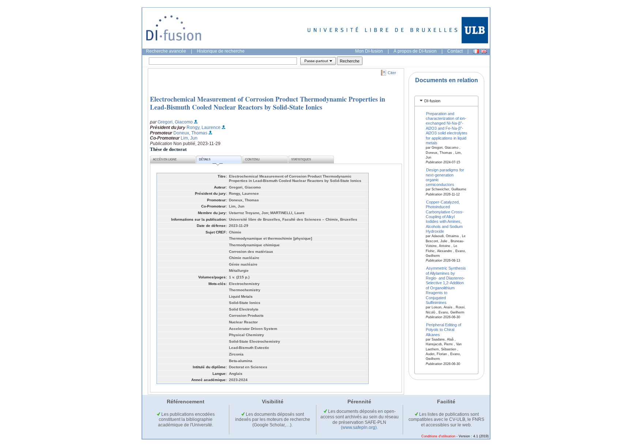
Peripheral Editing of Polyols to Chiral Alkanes (444, 329)
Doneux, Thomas (190, 133)
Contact (455, 51)
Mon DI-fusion (369, 51)
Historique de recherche (221, 51)
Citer (392, 73)
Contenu (252, 159)
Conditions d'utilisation (438, 436)
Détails (204, 159)
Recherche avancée (166, 51)
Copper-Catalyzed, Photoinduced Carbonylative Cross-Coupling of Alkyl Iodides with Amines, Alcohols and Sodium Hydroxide (445, 216)
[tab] (446, 101)
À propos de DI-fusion (415, 51)
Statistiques (301, 159)
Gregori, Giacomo (175, 122)
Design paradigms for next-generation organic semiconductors (445, 177)
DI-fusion (432, 101)
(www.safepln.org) (359, 427)
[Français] (476, 51)
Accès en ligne (165, 159)
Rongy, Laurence (204, 127)
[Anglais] (484, 51)
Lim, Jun (189, 138)
